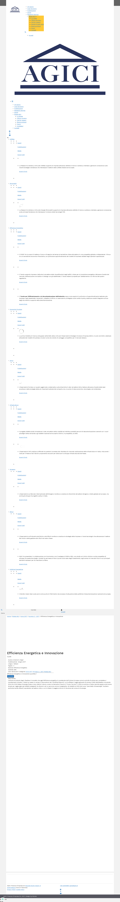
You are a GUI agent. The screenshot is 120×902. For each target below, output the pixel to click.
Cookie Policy (20, 889)
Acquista (10, 676)
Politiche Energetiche (16, 569)
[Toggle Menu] (7, 137)
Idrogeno (12, 469)
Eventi (29, 12)
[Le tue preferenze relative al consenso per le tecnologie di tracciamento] (2, 899)
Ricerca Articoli (36, 26)
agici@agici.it (74, 885)
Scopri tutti (21, 155)
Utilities (12, 139)
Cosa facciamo (32, 9)
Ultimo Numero (36, 20)
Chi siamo (30, 7)
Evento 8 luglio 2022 (37, 24)
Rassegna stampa (19, 110)
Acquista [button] (17, 728)
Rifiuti (11, 512)
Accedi (31, 35)
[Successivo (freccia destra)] (2, 901)
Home (9, 616)
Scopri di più (23, 171)
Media (19, 151)
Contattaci (20, 126)
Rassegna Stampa (33, 14)
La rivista (34, 18)
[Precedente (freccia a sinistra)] (0, 901)
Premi (33, 28)
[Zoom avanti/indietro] (0, 899)
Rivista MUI (32, 16)
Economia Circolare (16, 309)
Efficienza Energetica (16, 228)
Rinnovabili (13, 183)
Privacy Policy (11, 889)
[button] (25, 32)
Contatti (66, 1)
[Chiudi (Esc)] (5, 899)
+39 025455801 (65, 885)
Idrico (11, 360)
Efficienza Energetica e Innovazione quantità (21, 674)
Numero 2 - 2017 (34, 616)
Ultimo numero (22, 118)
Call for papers (35, 22)
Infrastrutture (14, 405)
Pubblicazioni (31, 10)
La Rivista (20, 116)
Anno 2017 (24, 616)
